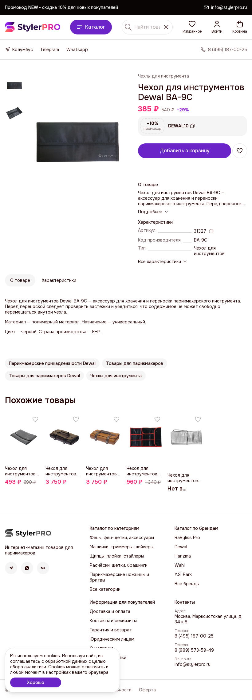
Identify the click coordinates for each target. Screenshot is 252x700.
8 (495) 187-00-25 (194, 636)
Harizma (183, 556)
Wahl (180, 565)
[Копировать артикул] (211, 231)
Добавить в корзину (185, 150)
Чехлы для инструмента (163, 76)
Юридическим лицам (112, 639)
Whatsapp (77, 49)
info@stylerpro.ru (193, 664)
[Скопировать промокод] (192, 125)
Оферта (147, 690)
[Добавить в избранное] (239, 150)
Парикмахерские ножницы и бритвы (119, 577)
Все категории (105, 589)
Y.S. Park (183, 574)
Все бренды (187, 583)
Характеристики (59, 280)
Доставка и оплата (110, 611)
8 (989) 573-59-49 (194, 650)
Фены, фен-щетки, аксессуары (122, 537)
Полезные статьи (108, 657)
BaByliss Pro (187, 537)
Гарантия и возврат (111, 630)
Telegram (49, 49)
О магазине (102, 648)
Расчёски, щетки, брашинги (119, 565)
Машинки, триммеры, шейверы (121, 547)
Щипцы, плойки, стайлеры (117, 556)
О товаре (20, 280)
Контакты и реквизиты (113, 620)
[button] (192, 27)
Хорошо (35, 682)
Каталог (95, 27)
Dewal (181, 547)
